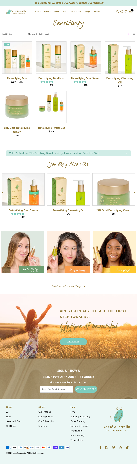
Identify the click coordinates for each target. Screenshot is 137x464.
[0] (130, 11)
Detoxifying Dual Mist (51, 78)
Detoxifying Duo (17, 78)
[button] (47, 82)
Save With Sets (13, 421)
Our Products (44, 412)
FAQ (73, 412)
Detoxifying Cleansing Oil (23, 210)
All (7, 412)
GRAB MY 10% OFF (86, 389)
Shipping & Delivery (80, 416)
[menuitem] (38, 11)
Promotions (76, 431)
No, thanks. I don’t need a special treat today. (72, 262)
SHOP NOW (73, 342)
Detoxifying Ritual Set (51, 127)
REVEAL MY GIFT (72, 254)
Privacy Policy (78, 435)
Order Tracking (78, 421)
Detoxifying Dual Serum (85, 78)
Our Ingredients (46, 416)
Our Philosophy (46, 421)
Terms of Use (77, 440)
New (8, 416)
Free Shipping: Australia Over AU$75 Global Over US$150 (68, 2)
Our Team (43, 426)
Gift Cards (11, 426)
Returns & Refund (79, 426)
